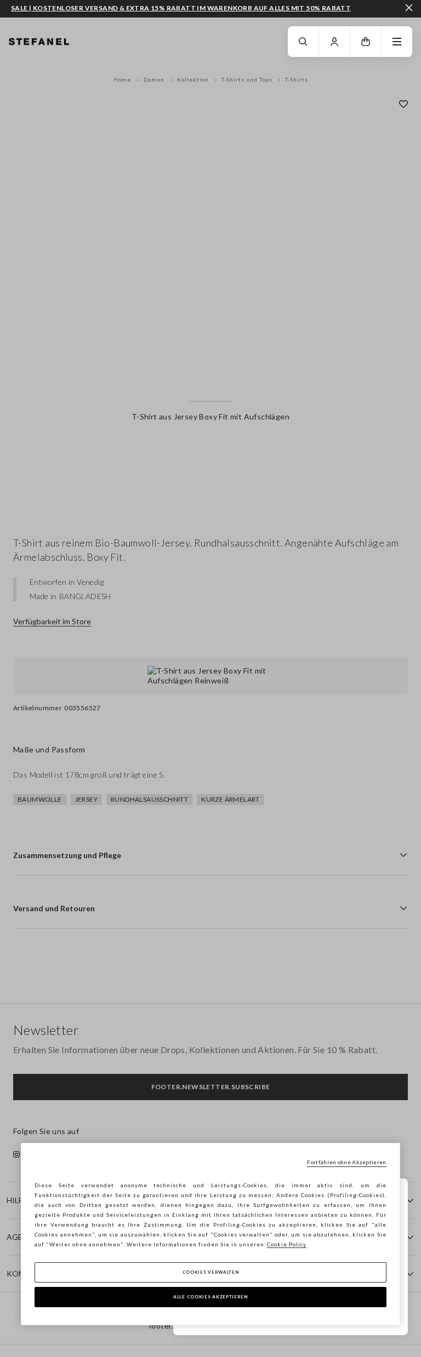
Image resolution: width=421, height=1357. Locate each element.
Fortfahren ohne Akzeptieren (346, 1162)
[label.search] (303, 41)
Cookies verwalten (211, 1272)
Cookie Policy (286, 1244)
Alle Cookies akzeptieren (210, 1297)
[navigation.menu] (397, 41)
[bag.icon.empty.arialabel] (365, 41)
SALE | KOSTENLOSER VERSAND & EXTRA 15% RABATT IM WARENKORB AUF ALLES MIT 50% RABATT (181, 8)
